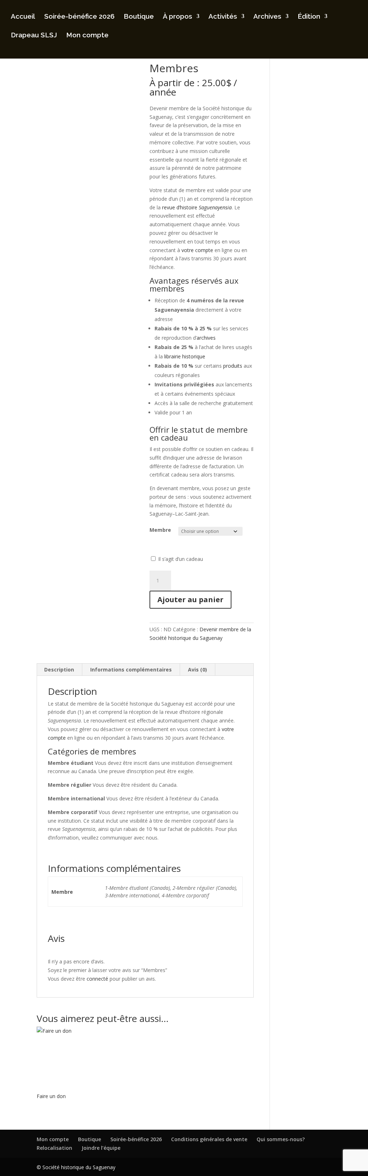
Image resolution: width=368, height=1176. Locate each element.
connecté (97, 978)
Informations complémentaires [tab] (131, 669)
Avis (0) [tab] (197, 669)
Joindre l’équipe (101, 1147)
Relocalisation (54, 1147)
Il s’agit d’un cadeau (180, 559)
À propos (177, 17)
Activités (222, 17)
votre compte (197, 250)
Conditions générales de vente (209, 1139)
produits (232, 365)
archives (206, 337)
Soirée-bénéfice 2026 (79, 17)
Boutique (139, 17)
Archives (267, 17)
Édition (309, 17)
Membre (160, 529)
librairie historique (184, 356)
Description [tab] (59, 669)
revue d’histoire (197, 207)
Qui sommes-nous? (281, 1139)
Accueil (23, 17)
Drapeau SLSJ (34, 35)
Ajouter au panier (190, 599)
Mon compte (87, 35)
